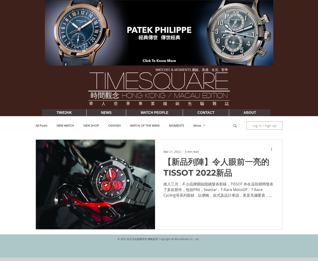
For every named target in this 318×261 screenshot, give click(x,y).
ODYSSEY (114, 125)
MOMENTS (176, 125)
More (197, 125)
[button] (235, 126)
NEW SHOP (91, 125)
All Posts (41, 125)
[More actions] (273, 149)
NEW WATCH (65, 125)
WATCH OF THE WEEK (145, 125)
